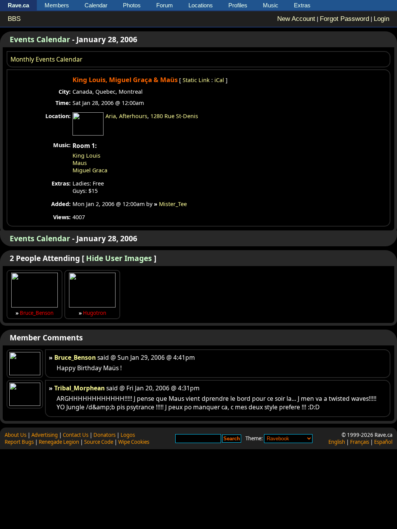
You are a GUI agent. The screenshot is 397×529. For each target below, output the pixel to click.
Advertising (44, 434)
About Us (15, 434)
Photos (132, 5)
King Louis (86, 155)
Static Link (196, 80)
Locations (200, 5)
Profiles (237, 5)
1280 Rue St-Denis (174, 116)
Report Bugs (19, 441)
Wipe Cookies (133, 441)
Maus (79, 163)
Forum (164, 5)
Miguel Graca (89, 170)
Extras (302, 5)
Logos (128, 434)
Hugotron (94, 312)
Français (359, 441)
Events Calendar (40, 39)
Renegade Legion (59, 441)
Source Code (98, 441)
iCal (219, 80)
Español (383, 441)
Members (57, 5)
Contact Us (75, 434)
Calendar (96, 5)
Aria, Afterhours (126, 116)
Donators (104, 434)
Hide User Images (119, 258)
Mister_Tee (173, 204)
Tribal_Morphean (79, 388)
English (336, 441)
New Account (296, 18)
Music (270, 5)
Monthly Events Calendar (46, 59)
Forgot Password (344, 18)
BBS (14, 18)
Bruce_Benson (37, 312)
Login (381, 18)
